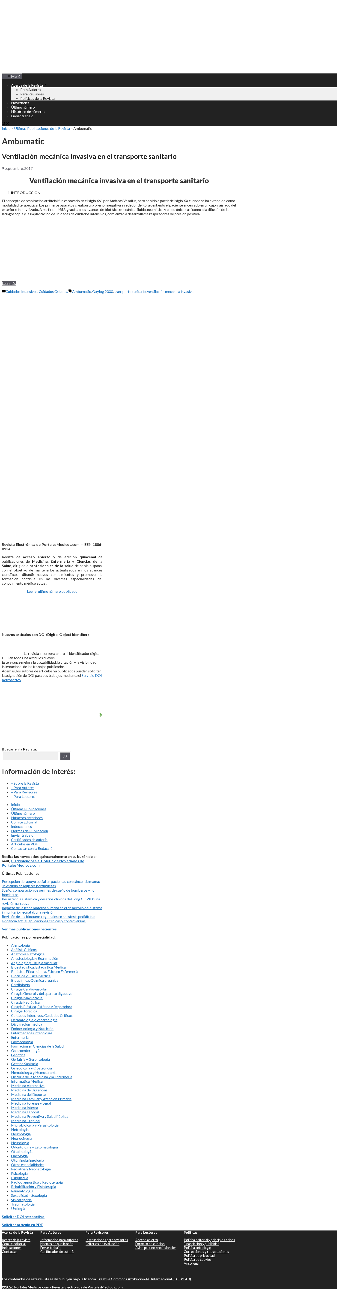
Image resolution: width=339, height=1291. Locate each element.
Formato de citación (150, 1244)
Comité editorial (14, 1244)
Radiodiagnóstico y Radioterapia (37, 1182)
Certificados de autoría (29, 839)
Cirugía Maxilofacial (27, 998)
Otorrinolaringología (27, 1160)
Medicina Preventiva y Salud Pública (39, 1116)
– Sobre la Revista (25, 783)
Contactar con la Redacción (32, 848)
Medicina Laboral (25, 1112)
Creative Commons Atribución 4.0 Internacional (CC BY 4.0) (144, 1279)
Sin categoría (21, 1199)
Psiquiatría (19, 1178)
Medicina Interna (24, 1107)
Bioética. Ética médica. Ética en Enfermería (44, 971)
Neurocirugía (21, 1138)
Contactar (9, 1252)
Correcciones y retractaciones (206, 1252)
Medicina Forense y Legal (31, 1103)
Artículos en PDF (24, 844)
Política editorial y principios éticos (209, 1240)
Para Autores (30, 89)
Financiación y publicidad (201, 1244)
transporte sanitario (130, 291)
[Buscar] (65, 756)
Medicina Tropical (25, 1120)
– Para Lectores (23, 796)
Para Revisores (32, 94)
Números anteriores (27, 817)
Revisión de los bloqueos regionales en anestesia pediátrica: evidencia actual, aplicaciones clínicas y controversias (48, 918)
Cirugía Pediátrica (25, 1002)
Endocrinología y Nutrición (32, 1028)
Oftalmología (22, 1151)
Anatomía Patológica (28, 954)
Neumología (21, 1134)
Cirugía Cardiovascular (29, 989)
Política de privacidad (199, 1256)
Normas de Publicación (29, 831)
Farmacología (22, 1041)
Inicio (6, 128)
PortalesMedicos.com (31, 1287)
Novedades (20, 102)
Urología (18, 1208)
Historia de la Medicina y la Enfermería (41, 1077)
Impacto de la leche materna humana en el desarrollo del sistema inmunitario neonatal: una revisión (52, 909)
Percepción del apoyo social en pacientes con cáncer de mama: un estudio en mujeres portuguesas (51, 883)
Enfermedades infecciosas (31, 1033)
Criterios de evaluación (102, 1244)
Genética (18, 1055)
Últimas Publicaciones (28, 809)
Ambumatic (81, 291)
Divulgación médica (26, 1024)
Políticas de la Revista (37, 98)
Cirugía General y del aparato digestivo (41, 993)
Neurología (20, 1142)
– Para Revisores (24, 792)
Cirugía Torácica (24, 1011)
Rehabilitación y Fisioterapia (33, 1186)
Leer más (9, 283)
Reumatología (22, 1191)
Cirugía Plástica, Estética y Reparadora (41, 1006)
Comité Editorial (24, 822)
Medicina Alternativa (28, 1085)
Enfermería (20, 1037)
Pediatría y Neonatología (31, 1169)
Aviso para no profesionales (155, 1248)
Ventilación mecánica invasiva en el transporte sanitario (89, 156)
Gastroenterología (25, 1050)
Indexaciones (21, 826)
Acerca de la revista (16, 1240)
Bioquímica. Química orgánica (34, 980)
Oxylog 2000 (102, 291)
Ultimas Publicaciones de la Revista (42, 128)
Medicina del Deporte (28, 1094)
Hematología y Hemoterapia (33, 1072)
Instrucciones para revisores (107, 1240)
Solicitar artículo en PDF (22, 1224)
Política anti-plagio (197, 1248)
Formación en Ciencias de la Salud (37, 1046)
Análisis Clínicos (24, 949)
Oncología (19, 1156)
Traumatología (23, 1204)
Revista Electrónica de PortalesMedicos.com (87, 1287)
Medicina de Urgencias (29, 1090)
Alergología (20, 945)
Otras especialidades (27, 1164)
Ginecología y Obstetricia (31, 1068)
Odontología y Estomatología (34, 1147)
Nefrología (20, 1129)
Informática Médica (27, 1081)
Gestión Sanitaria (24, 1063)
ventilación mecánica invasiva (170, 291)
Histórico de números (28, 111)
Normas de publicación (56, 1244)
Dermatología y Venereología (34, 1020)
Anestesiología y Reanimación (34, 958)
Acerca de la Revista (27, 85)
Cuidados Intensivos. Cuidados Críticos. (37, 291)
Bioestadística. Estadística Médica (38, 967)
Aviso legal (191, 1263)
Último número (23, 107)
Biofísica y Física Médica (31, 976)
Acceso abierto (146, 1240)
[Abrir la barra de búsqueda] (5, 124)
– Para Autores (22, 787)
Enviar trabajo (22, 116)
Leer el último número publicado (52, 591)
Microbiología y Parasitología (35, 1125)
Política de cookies (197, 1259)
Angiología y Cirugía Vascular (34, 962)
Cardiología (20, 984)
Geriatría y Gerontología (30, 1059)
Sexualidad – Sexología (29, 1195)
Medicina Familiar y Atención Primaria (41, 1099)
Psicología (19, 1173)
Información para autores (59, 1240)
